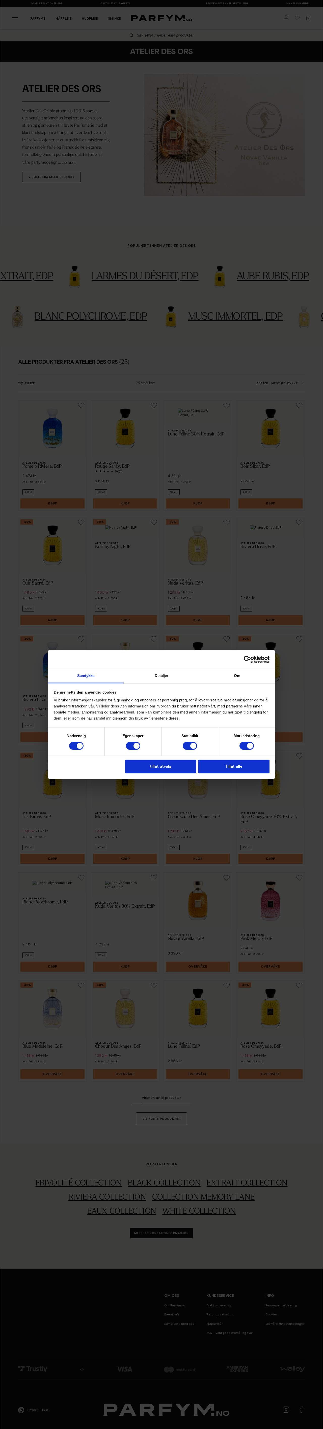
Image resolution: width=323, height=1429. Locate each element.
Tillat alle (233, 766)
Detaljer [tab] (162, 675)
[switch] (133, 746)
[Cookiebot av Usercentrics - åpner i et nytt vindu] (247, 659)
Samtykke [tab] (86, 675)
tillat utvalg (160, 766)
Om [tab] (237, 675)
